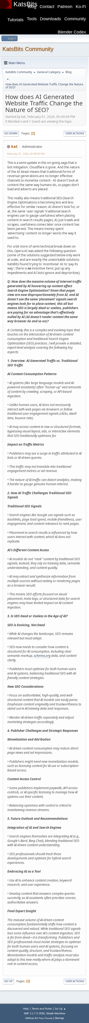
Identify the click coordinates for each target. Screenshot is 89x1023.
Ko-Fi (81, 6)
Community (75, 19)
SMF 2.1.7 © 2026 (34, 1013)
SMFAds (29, 1018)
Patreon (64, 6)
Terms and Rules (42, 1008)
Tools (32, 19)
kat (14, 146)
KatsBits (25, 4)
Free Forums (45, 1018)
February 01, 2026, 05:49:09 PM (26, 153)
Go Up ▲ (60, 1008)
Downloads (50, 19)
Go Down (11, 133)
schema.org (42, 656)
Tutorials (15, 19)
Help (26, 1008)
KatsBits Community (27, 49)
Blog (32, 6)
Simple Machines (56, 1013)
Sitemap (59, 1018)
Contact (47, 6)
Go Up (8, 981)
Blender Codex (72, 32)
